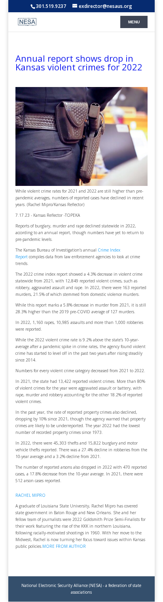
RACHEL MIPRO (30, 495)
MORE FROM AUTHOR (64, 546)
